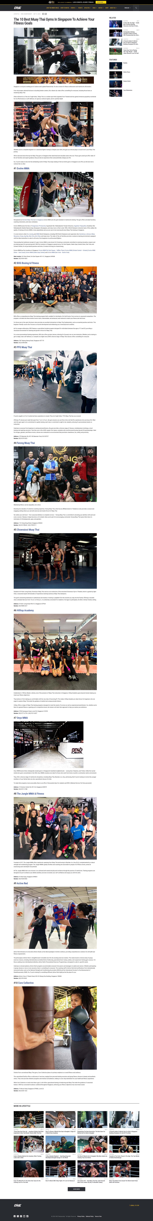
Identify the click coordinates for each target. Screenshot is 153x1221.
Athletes (87, 8)
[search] (136, 8)
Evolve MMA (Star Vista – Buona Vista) (58, 252)
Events (73, 8)
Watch (100, 8)
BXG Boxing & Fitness (28, 263)
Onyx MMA (22, 717)
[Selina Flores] (115, 74)
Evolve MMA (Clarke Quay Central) (35, 252)
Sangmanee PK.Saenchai (39, 226)
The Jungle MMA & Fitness (30, 793)
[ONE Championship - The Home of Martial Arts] (17, 8)
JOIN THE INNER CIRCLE (52, 8)
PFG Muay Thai (24, 347)
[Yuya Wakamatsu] (115, 93)
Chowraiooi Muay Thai (28, 529)
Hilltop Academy (25, 610)
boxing (31, 234)
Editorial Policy (90, 1216)
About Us (112, 8)
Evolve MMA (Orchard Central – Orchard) (76, 250)
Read (94, 8)
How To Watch (65, 8)
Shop (106, 8)
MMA (37, 234)
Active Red (22, 883)
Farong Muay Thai (26, 442)
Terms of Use (98, 1216)
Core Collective (26, 982)
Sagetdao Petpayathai (80, 226)
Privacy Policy (81, 1216)
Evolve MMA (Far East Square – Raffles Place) (52, 250)
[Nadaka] (115, 65)
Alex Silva (32, 236)
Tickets (80, 8)
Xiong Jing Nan (24, 236)
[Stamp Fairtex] (115, 84)
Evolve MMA (23, 168)
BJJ (28, 234)
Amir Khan (38, 236)
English (127, 8)
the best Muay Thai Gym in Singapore (32, 220)
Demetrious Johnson (85, 234)
